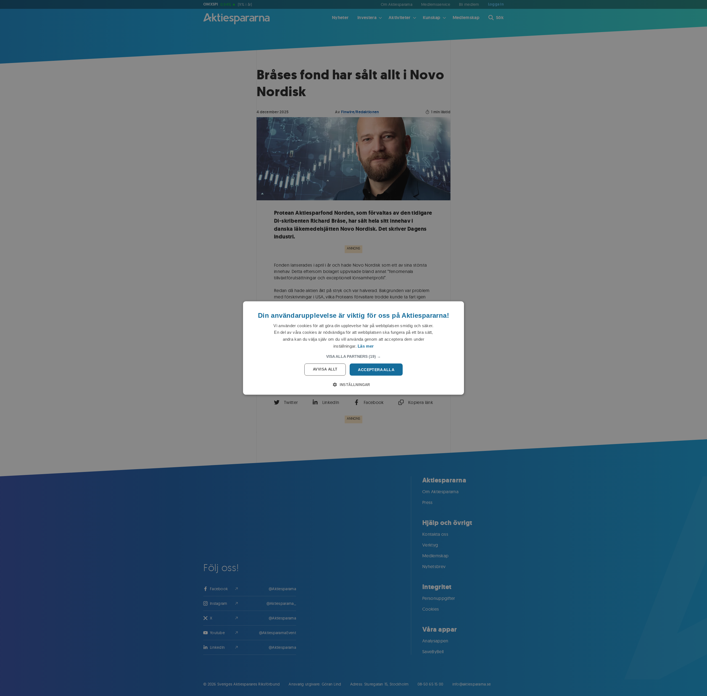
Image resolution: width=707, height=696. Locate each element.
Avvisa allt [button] (325, 369)
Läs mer (366, 345)
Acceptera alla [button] (376, 369)
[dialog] (353, 348)
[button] (353, 356)
